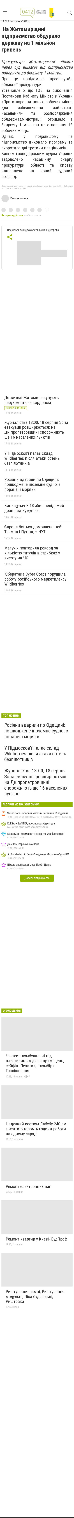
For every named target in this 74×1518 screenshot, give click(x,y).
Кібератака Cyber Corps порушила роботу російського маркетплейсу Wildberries (35, 579)
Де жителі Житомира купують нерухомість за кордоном (31, 400)
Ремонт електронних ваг (28, 1186)
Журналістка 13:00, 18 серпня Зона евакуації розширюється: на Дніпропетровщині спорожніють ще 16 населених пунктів (36, 430)
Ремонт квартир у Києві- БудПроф (36, 1239)
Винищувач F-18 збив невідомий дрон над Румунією (34, 508)
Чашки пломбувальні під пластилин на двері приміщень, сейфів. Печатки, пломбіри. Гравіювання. (35, 1063)
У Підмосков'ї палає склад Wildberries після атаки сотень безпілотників (32, 458)
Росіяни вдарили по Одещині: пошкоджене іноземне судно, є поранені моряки (32, 484)
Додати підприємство (37, 878)
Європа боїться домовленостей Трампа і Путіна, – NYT (32, 529)
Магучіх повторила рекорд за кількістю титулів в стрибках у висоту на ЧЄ (32, 553)
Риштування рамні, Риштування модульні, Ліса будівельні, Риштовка (35, 1296)
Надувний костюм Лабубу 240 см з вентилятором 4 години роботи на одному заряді (36, 1128)
